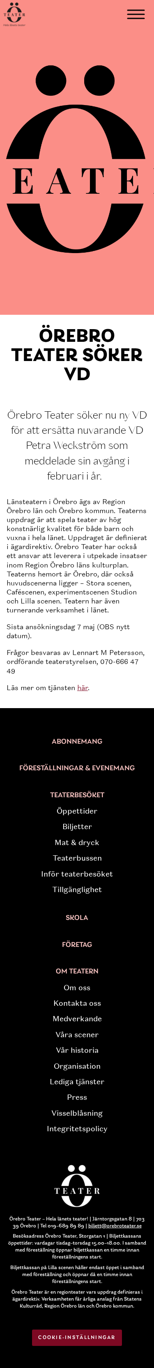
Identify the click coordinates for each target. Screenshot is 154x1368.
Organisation (77, 1066)
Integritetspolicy (77, 1129)
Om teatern (77, 972)
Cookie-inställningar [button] (77, 1337)
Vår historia (77, 1050)
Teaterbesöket (77, 795)
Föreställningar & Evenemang (77, 768)
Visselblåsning (77, 1113)
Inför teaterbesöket (77, 874)
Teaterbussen (77, 858)
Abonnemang (77, 742)
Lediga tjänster (77, 1082)
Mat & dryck (77, 843)
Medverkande (77, 1019)
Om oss (77, 988)
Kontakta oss (77, 1003)
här (82, 688)
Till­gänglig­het (77, 890)
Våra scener (77, 1035)
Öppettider (77, 811)
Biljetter (77, 827)
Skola (77, 918)
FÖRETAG (77, 945)
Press (77, 1097)
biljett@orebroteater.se (115, 1226)
